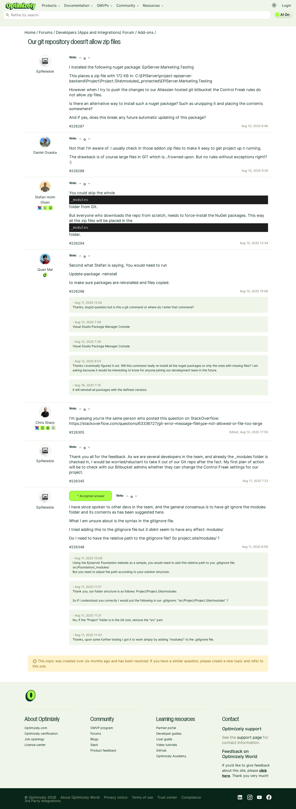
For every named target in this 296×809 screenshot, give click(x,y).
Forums (45, 32)
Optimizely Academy (171, 756)
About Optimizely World (80, 797)
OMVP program (101, 728)
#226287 (76, 126)
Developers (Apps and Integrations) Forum (95, 32)
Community (127, 5)
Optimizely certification (41, 733)
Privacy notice (115, 797)
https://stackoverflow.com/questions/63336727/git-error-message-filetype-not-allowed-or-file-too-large (165, 423)
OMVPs (105, 5)
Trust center (167, 797)
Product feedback (103, 750)
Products (51, 5)
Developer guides (169, 733)
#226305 (76, 432)
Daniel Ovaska (45, 152)
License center (35, 745)
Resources (153, 5)
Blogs (94, 739)
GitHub (161, 750)
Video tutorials (166, 745)
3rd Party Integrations (42, 801)
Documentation (78, 5)
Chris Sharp (45, 422)
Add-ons (145, 32)
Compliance (191, 797)
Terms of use (142, 797)
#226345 (76, 481)
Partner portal (166, 728)
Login (286, 5)
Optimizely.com (35, 728)
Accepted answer (90, 495)
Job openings (34, 739)
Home (29, 32)
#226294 (76, 243)
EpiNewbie (45, 71)
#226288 (76, 171)
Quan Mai (45, 269)
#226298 (76, 291)
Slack (94, 745)
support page (249, 737)
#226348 (76, 547)
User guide (164, 739)
